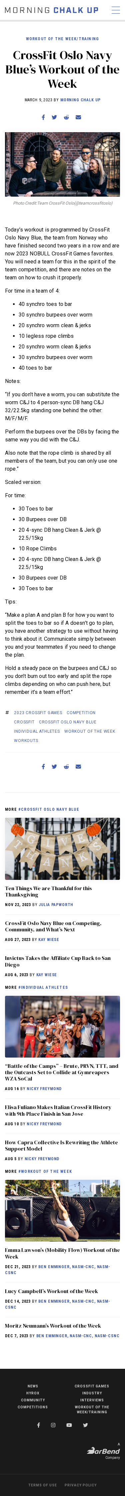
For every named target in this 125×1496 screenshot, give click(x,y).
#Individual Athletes (43, 987)
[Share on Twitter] (54, 117)
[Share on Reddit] (66, 117)
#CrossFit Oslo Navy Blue (48, 809)
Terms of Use (42, 1485)
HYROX (32, 1393)
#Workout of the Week (45, 1171)
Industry (92, 1393)
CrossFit (24, 722)
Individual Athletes (37, 731)
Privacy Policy (81, 1485)
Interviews (92, 1400)
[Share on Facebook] (43, 117)
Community (33, 1400)
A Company (112, 1451)
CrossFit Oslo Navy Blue (68, 722)
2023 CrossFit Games (38, 712)
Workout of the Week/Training (62, 39)
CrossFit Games (92, 1386)
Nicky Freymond (44, 1088)
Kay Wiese (48, 939)
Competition (81, 712)
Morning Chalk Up (80, 100)
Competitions (33, 1407)
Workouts (26, 740)
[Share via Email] (78, 117)
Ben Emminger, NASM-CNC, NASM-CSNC (78, 1336)
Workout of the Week (89, 731)
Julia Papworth (56, 904)
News (33, 1386)
